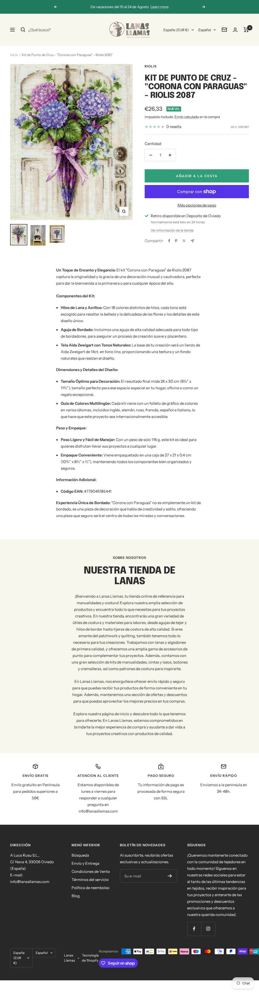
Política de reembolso (91, 887)
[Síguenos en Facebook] (194, 929)
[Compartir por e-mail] (192, 241)
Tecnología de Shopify (90, 957)
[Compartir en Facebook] (169, 241)
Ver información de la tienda (172, 230)
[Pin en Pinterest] (176, 241)
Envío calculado (187, 117)
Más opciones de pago (197, 205)
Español (204, 30)
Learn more (159, 7)
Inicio (14, 55)
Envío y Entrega (85, 863)
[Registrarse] (170, 876)
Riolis (151, 66)
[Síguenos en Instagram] (208, 929)
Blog (76, 895)
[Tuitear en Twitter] (184, 241)
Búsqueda (80, 855)
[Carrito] (246, 29)
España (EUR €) (176, 30)
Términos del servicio (90, 879)
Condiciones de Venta (91, 871)
